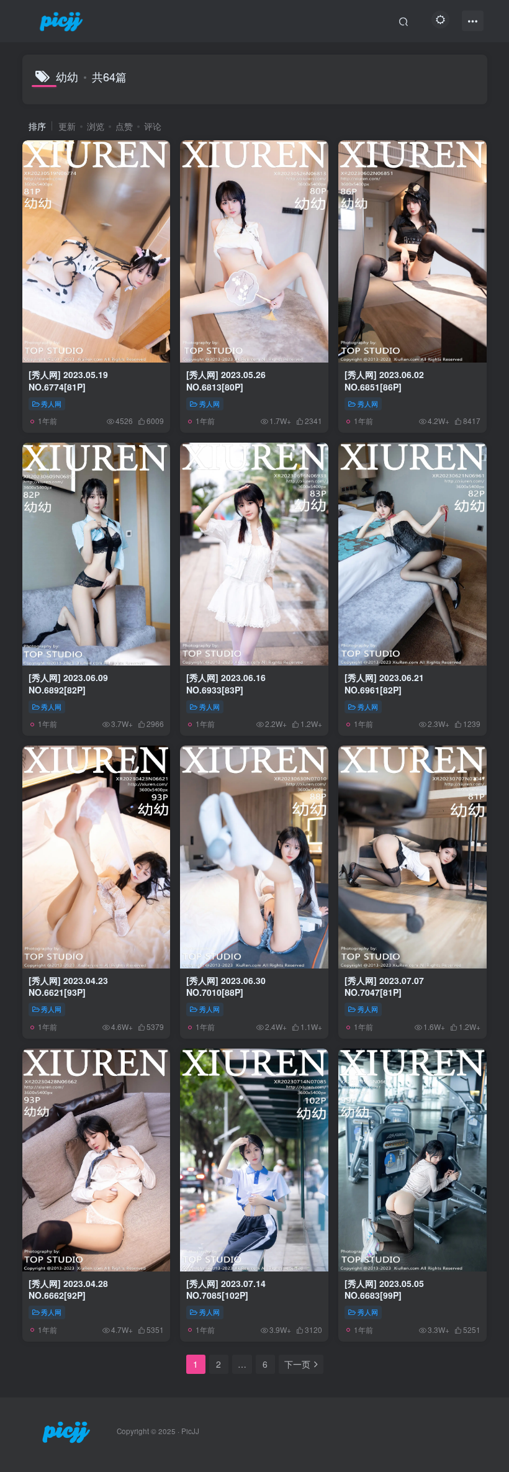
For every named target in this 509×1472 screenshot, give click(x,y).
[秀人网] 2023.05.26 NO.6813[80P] (226, 380)
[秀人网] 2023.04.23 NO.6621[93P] (68, 986)
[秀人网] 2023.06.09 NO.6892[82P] (68, 683)
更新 (67, 126)
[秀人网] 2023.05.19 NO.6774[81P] (68, 380)
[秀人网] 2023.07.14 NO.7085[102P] (226, 1289)
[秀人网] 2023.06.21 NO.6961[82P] (384, 683)
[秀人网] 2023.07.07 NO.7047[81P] (384, 986)
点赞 (124, 126)
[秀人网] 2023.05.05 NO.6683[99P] (384, 1289)
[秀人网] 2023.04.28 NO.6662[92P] (68, 1289)
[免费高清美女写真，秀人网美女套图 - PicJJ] (66, 1430)
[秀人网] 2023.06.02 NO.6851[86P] (384, 380)
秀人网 (51, 404)
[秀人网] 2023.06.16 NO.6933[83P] (226, 683)
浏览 (95, 126)
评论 (152, 126)
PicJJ (190, 1431)
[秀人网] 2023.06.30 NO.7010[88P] (226, 986)
